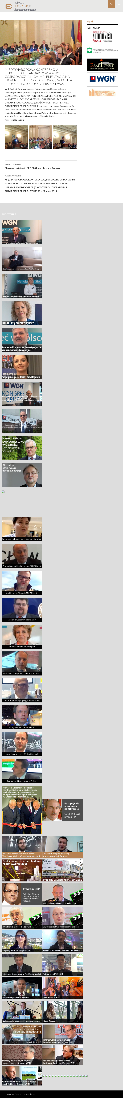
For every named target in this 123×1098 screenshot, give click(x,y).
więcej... (90, 21)
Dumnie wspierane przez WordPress (20, 1094)
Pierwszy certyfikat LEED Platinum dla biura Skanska (32, 166)
